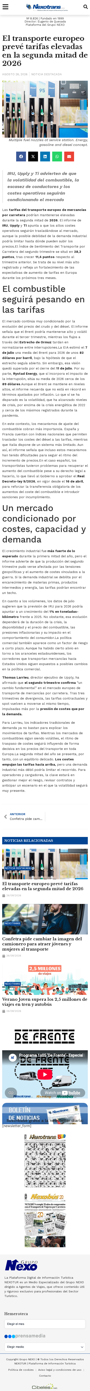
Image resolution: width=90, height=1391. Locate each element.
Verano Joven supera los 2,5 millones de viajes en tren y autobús (44, 1002)
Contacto (45, 1375)
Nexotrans (12, 923)
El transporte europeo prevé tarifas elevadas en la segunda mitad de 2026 (42, 886)
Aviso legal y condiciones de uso (59, 1369)
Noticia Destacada (46, 74)
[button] (21, 156)
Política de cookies (21, 1369)
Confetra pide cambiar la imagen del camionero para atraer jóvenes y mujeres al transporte (42, 944)
